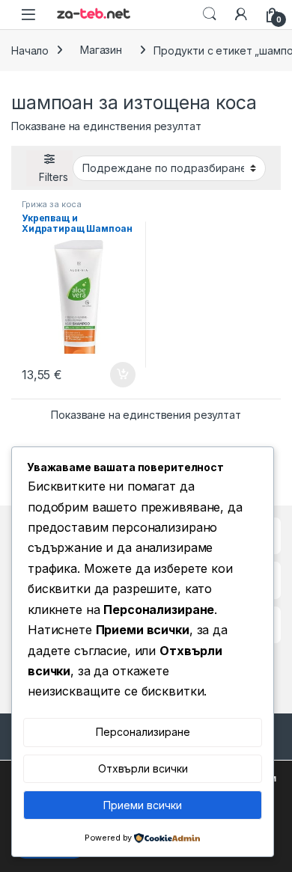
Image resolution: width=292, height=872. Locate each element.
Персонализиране (143, 731)
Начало (30, 49)
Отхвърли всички (143, 768)
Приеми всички (142, 805)
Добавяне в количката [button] (109, 374)
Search (209, 14)
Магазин (101, 49)
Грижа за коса (52, 204)
